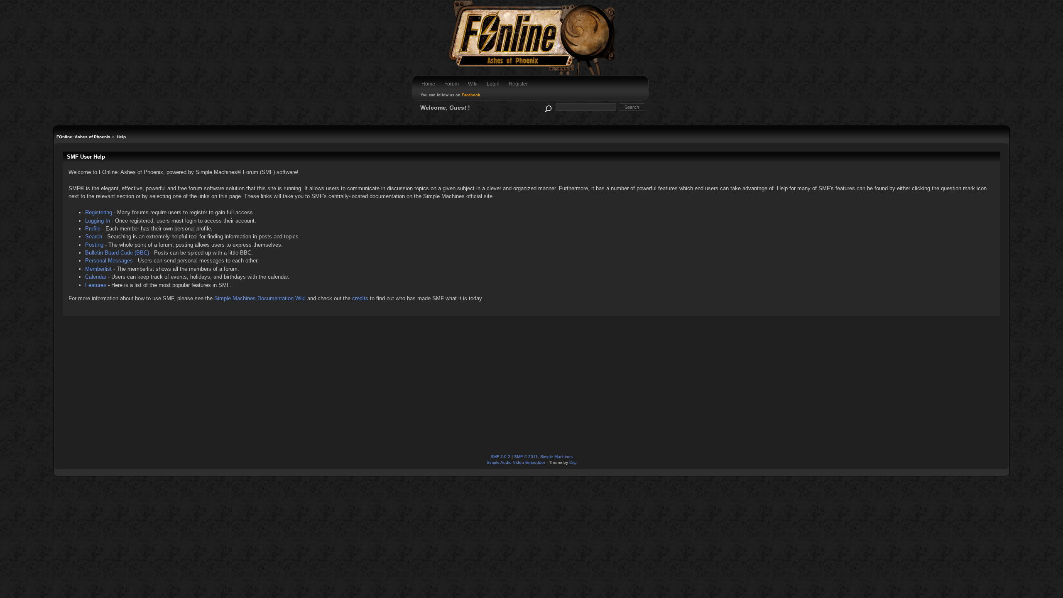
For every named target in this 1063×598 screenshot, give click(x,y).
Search (93, 236)
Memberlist (98, 269)
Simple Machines (556, 456)
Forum (451, 83)
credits (360, 298)
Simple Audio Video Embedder (516, 462)
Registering (98, 212)
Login (493, 83)
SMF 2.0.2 (500, 456)
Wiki (473, 83)
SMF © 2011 (526, 456)
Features (95, 285)
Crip (573, 462)
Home (428, 83)
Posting (94, 245)
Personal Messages (109, 260)
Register (518, 83)
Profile (92, 228)
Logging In (97, 221)
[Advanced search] (548, 107)
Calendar (95, 277)
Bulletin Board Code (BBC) (117, 253)
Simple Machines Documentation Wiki (260, 298)
